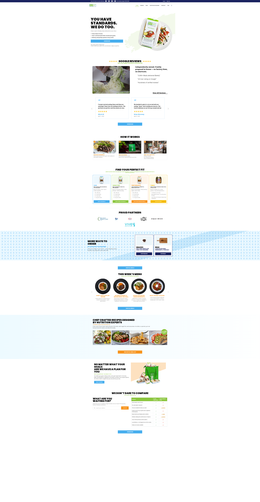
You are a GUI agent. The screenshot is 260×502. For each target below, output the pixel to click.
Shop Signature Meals (120, 201)
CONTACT (163, 5)
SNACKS (142, 5)
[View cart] (171, 5)
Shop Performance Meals (139, 201)
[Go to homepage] (92, 5)
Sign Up (168, 1)
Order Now (107, 41)
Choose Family (158, 201)
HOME (137, 5)
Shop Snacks (144, 253)
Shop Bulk (163, 253)
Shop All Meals (130, 268)
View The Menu (99, 382)
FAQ (168, 5)
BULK (147, 5)
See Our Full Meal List (130, 352)
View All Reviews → (160, 93)
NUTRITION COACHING (154, 5)
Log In (164, 1)
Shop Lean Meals (101, 201)
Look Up (125, 407)
